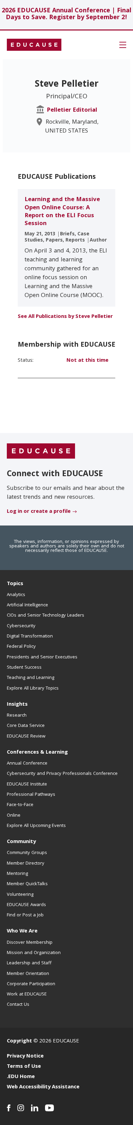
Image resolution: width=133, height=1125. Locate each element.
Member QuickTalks (27, 884)
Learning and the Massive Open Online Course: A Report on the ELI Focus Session (62, 212)
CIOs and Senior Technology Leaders (45, 615)
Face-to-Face (20, 805)
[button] (122, 44)
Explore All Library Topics (33, 688)
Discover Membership (30, 943)
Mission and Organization (34, 953)
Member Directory (25, 863)
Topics (15, 584)
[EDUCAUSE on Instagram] (20, 1107)
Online (13, 815)
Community (21, 842)
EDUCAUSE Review (26, 736)
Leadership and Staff (29, 963)
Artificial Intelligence (27, 605)
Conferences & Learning (37, 752)
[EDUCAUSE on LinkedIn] (34, 1107)
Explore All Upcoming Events (36, 826)
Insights (17, 704)
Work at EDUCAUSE (27, 994)
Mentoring (17, 874)
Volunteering (20, 895)
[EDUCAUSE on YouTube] (49, 1107)
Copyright (19, 1041)
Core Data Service (26, 726)
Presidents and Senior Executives (42, 657)
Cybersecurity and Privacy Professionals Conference (62, 774)
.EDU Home (21, 1077)
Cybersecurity (21, 626)
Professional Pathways (31, 795)
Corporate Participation (31, 984)
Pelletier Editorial (72, 110)
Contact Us (18, 1005)
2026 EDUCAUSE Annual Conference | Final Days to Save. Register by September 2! (66, 14)
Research (17, 715)
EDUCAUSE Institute (27, 784)
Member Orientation (28, 974)
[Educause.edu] (41, 451)
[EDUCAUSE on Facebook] (9, 1107)
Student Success (24, 667)
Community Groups (27, 853)
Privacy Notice (25, 1056)
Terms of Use (24, 1066)
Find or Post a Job (25, 915)
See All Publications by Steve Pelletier (65, 316)
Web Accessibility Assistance (43, 1087)
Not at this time (87, 360)
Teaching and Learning (30, 678)
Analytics (16, 595)
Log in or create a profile (39, 511)
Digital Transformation (30, 636)
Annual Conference (27, 763)
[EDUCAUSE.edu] (34, 45)
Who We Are (22, 931)
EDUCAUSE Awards (26, 905)
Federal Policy (21, 647)
